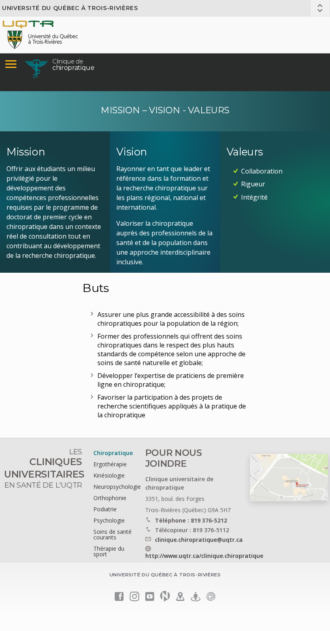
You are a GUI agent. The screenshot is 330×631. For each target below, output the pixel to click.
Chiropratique (113, 453)
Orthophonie (109, 498)
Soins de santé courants (112, 534)
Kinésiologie (109, 475)
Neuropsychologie (117, 486)
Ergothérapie (110, 464)
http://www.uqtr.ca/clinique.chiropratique (204, 556)
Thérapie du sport (108, 551)
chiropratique (73, 64)
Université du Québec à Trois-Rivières (70, 8)
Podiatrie (105, 509)
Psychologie (109, 520)
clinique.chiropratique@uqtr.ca (199, 539)
